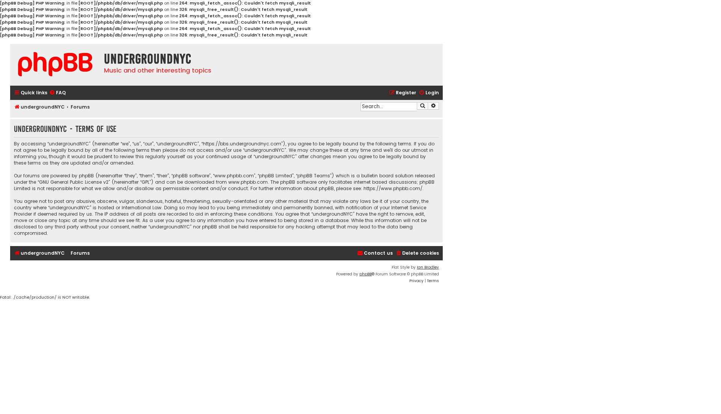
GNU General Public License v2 (74, 182)
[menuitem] (57, 93)
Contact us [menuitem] (378, 253)
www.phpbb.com (248, 182)
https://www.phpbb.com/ (393, 188)
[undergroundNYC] (55, 64)
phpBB (365, 274)
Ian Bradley (428, 267)
